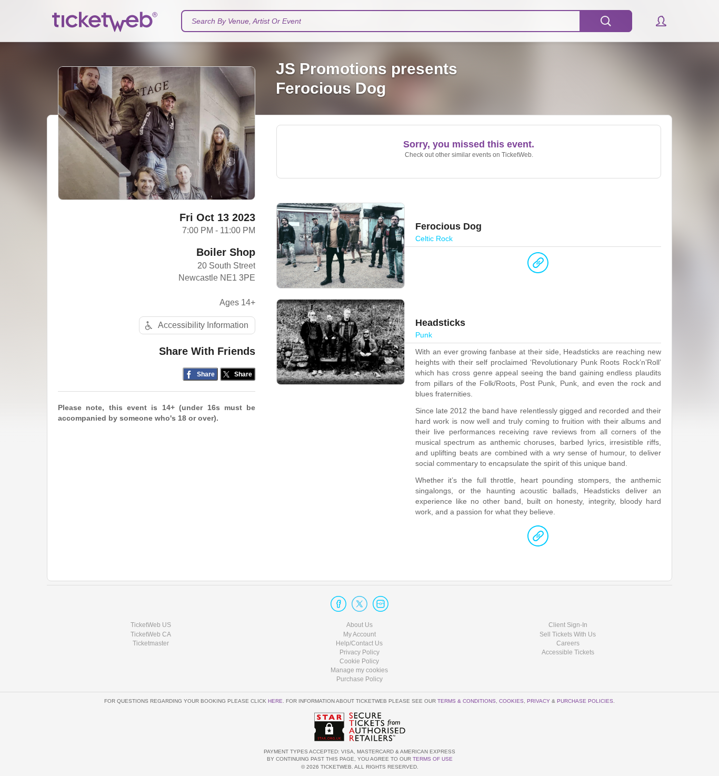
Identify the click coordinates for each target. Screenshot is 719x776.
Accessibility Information (203, 325)
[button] (656, 21)
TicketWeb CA (151, 634)
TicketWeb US (151, 625)
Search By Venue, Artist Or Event (246, 21)
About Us (359, 625)
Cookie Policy (359, 661)
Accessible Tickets (568, 652)
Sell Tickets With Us (568, 634)
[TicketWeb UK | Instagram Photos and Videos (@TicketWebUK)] (380, 604)
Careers (568, 643)
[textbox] (406, 21)
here (275, 701)
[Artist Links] (537, 265)
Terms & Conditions (466, 701)
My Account (359, 634)
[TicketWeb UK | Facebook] (338, 604)
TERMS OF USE (433, 759)
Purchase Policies (585, 701)
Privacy (538, 701)
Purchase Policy (359, 679)
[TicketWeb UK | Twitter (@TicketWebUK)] (359, 604)
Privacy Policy (359, 652)
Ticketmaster (151, 643)
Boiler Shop (225, 252)
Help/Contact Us (359, 643)
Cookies (511, 701)
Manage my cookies (359, 670)
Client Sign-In (567, 625)
